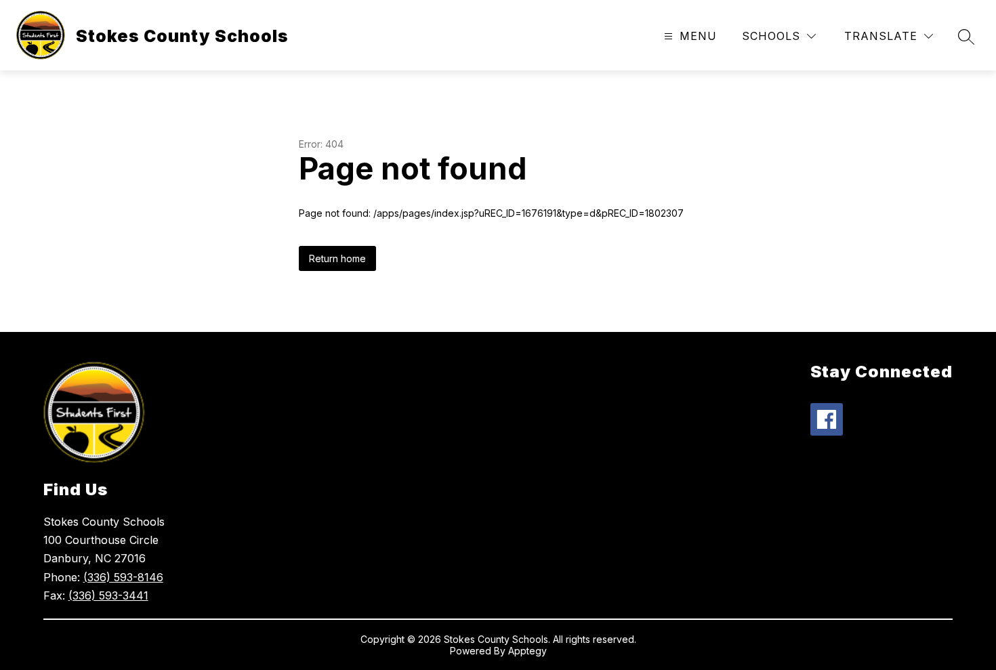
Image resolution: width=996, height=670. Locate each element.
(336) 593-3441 (108, 595)
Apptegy (527, 650)
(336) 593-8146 (123, 577)
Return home (337, 258)
